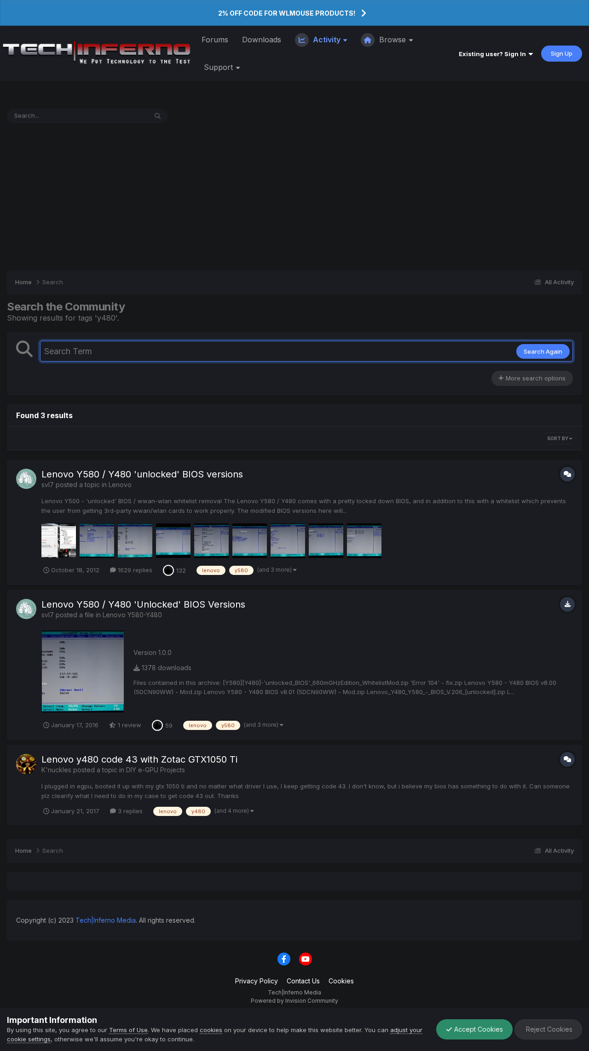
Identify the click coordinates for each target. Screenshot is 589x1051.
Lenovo (120, 484)
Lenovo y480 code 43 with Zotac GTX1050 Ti (139, 759)
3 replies (129, 811)
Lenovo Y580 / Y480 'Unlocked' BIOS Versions (143, 604)
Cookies (341, 981)
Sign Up (561, 53)
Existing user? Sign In (494, 53)
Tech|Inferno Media (105, 920)
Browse (392, 39)
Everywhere (119, 115)
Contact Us (303, 981)
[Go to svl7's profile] (26, 479)
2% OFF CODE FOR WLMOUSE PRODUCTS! (286, 13)
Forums (215, 39)
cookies (211, 1030)
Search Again (543, 351)
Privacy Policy (256, 981)
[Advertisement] (294, 196)
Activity (326, 39)
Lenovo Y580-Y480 (132, 615)
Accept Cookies (477, 1029)
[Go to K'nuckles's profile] (26, 764)
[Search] (157, 116)
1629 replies (134, 570)
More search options (535, 378)
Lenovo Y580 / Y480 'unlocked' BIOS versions (142, 474)
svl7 (47, 484)
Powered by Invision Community (294, 1000)
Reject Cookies (548, 1029)
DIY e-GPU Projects (155, 770)
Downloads (261, 39)
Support (219, 67)
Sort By (558, 438)
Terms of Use (128, 1030)
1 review (128, 725)
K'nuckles (56, 770)
